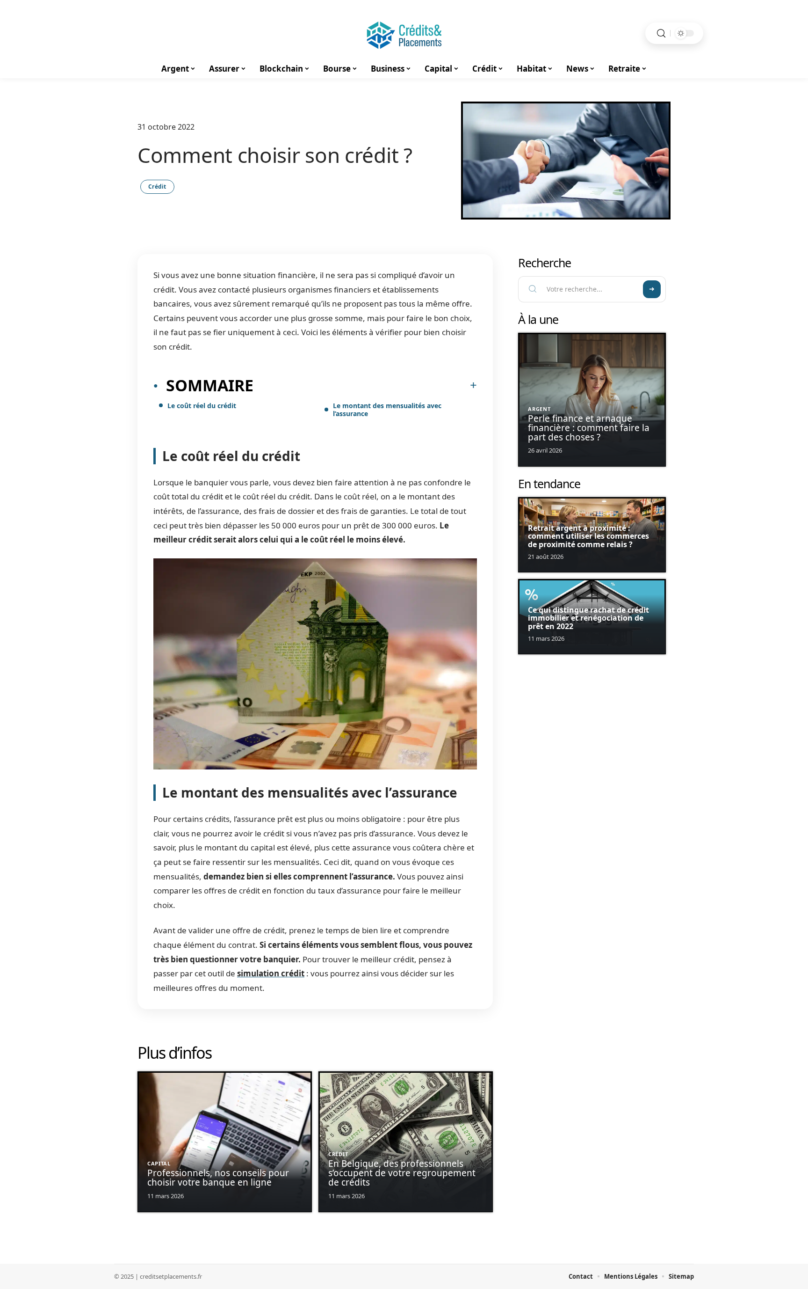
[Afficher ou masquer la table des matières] (365, 385)
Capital (159, 1163)
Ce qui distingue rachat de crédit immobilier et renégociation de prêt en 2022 (588, 618)
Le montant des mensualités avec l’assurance (387, 409)
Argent (539, 408)
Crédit (157, 186)
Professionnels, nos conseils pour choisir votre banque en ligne (218, 1177)
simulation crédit (270, 973)
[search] (661, 33)
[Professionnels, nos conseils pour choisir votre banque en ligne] (224, 1141)
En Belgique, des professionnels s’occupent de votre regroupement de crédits (402, 1172)
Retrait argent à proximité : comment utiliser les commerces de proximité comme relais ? (588, 536)
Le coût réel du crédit (201, 405)
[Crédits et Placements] (404, 33)
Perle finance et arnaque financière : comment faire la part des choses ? (588, 427)
